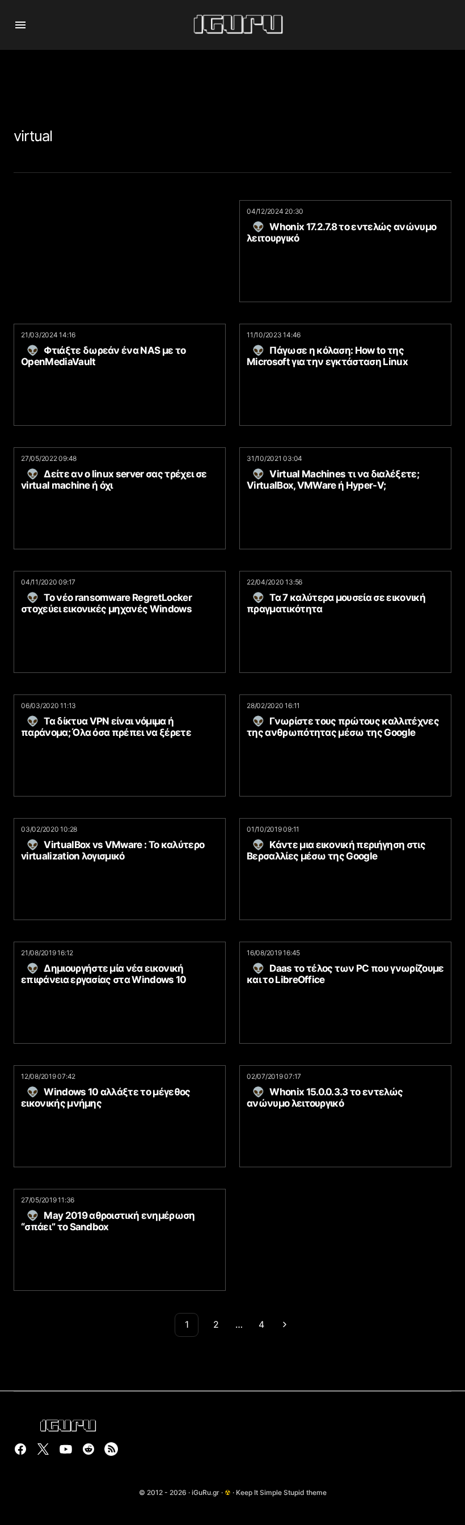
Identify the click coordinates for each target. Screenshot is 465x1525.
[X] (43, 1449)
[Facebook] (20, 1449)
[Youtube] (65, 1449)
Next (285, 1325)
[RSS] (111, 1449)
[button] (20, 25)
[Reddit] (88, 1449)
